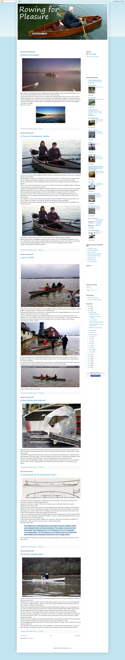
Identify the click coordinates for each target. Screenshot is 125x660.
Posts (89, 287)
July (90, 339)
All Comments (92, 290)
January (91, 352)
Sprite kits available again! (32, 554)
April (90, 345)
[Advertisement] (53, 44)
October (91, 332)
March (91, 347)
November (92, 330)
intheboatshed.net (93, 110)
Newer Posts (24, 635)
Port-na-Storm (92, 98)
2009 (89, 363)
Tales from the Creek (93, 206)
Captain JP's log (92, 130)
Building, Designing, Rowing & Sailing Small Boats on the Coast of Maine (96, 168)
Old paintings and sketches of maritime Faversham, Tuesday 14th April (95, 113)
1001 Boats (91, 182)
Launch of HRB (27, 257)
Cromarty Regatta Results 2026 (95, 81)
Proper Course (92, 154)
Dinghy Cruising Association (95, 254)
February (91, 349)
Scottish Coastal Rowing (94, 80)
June (90, 341)
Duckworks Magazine (93, 250)
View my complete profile (92, 56)
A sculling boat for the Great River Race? (38, 475)
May (90, 343)
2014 (89, 310)
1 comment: (40, 128)
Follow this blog (95, 375)
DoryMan (90, 142)
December (92, 312)
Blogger (69, 648)
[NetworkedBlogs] (95, 373)
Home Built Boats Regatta (94, 255)
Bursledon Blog (92, 85)
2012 (89, 356)
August (91, 337)
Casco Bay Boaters (92, 261)
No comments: (41, 393)
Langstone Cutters (92, 248)
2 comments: (41, 250)
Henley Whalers (92, 252)
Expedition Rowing (93, 118)
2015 (89, 308)
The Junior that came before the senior (99, 185)
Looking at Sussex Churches (95, 299)
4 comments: (41, 631)
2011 (89, 359)
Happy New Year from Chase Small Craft (100, 172)
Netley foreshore (99, 87)
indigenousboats (92, 257)
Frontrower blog (92, 259)
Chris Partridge (92, 54)
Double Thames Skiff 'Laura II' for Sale (99, 121)
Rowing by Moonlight (29, 55)
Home (50, 635)
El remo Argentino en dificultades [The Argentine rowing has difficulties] (100, 222)
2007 (89, 367)
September (92, 334)
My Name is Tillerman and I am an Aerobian (99, 157)
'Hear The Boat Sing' (93, 230)
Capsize (97, 143)
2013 (89, 354)
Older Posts (77, 635)
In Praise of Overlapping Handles (35, 136)
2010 (89, 361)
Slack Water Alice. (100, 99)
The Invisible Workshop (94, 194)
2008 (89, 365)
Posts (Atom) (30, 638)
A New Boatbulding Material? (33, 400)
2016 (89, 306)
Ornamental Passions (93, 297)
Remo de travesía (92, 218)
